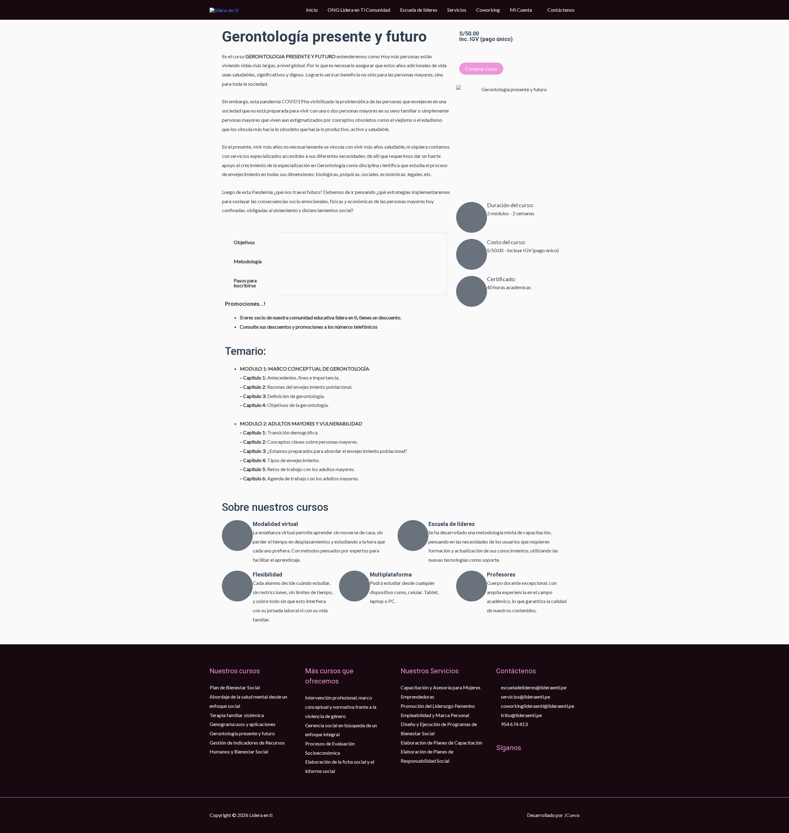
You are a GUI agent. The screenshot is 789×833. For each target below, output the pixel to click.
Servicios (456, 10)
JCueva (571, 815)
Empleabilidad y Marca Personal (435, 715)
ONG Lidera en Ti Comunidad (359, 10)
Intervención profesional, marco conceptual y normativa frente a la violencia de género (340, 707)
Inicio (312, 10)
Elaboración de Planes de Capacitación (441, 742)
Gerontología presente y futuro (242, 733)
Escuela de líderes (418, 10)
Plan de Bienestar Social (235, 687)
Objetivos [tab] (244, 242)
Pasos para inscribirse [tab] (245, 282)
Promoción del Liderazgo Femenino (438, 706)
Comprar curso (481, 69)
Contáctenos (560, 10)
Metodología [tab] (248, 261)
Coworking (488, 10)
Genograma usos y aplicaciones (243, 724)
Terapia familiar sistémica (237, 715)
